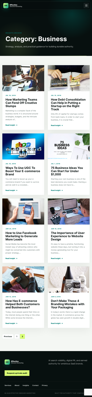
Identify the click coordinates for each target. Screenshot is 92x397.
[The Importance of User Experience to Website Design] (69, 211)
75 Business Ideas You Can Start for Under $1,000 (67, 171)
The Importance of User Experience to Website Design (68, 236)
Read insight (11, 125)
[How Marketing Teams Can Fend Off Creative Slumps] (23, 78)
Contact (35, 385)
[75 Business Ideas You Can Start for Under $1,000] (69, 146)
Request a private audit (17, 373)
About (17, 385)
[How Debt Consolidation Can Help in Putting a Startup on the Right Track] (69, 78)
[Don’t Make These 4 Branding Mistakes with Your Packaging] (69, 279)
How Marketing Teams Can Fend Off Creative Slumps (21, 103)
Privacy (45, 385)
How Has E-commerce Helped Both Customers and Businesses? (22, 304)
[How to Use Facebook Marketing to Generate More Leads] (23, 211)
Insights (26, 385)
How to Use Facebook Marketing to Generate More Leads (21, 236)
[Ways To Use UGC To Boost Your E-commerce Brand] (23, 146)
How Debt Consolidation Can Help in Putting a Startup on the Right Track (68, 104)
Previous (8, 336)
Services (8, 385)
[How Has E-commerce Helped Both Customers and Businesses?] (23, 279)
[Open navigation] (86, 5)
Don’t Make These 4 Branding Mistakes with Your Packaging (67, 304)
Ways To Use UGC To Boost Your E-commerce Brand (22, 171)
